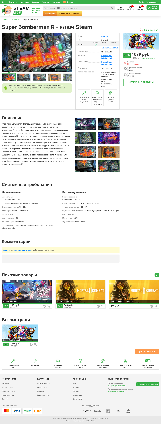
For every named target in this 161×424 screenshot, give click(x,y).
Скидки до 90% (43, 395)
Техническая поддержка (149, 384)
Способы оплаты (8, 391)
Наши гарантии (8, 395)
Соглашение (77, 395)
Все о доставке (7, 387)
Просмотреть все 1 (147, 351)
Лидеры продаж (43, 383)
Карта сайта (77, 399)
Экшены (104, 36)
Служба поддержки (150, 2)
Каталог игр (42, 387)
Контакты (76, 391)
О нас (75, 383)
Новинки (50, 13)
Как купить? (6, 383)
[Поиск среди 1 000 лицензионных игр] (112, 8)
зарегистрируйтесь (22, 250)
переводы (110, 47)
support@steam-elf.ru (117, 385)
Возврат (5, 399)
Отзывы (76, 387)
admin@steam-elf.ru (116, 391)
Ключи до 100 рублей (69, 13)
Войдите (6, 250)
